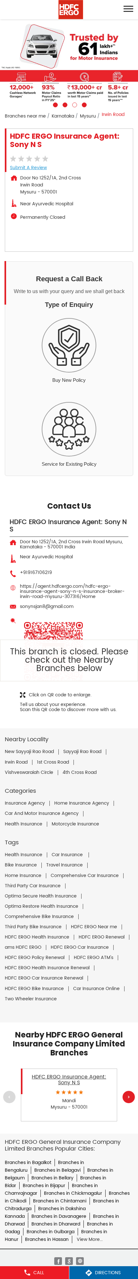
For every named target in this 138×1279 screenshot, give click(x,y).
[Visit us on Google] (69, 1261)
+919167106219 (36, 572)
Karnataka (63, 116)
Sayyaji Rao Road (82, 751)
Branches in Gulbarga (50, 1231)
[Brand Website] (80, 1261)
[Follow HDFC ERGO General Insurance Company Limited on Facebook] (58, 1261)
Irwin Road (16, 762)
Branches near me (25, 116)
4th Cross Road (80, 772)
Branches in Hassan (47, 1239)
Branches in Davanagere (58, 1216)
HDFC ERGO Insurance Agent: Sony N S (69, 1080)
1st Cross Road (53, 762)
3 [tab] (73, 104)
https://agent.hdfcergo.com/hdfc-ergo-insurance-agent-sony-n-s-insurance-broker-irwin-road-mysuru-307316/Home (72, 591)
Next (129, 1097)
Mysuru (88, 116)
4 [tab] (83, 104)
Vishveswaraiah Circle (29, 772)
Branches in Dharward (55, 1224)
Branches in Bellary (52, 1178)
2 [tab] (64, 104)
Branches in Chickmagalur (73, 1193)
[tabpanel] (69, 63)
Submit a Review (28, 167)
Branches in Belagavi (57, 1170)
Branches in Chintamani (59, 1201)
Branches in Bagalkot (28, 1162)
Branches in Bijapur (44, 1185)
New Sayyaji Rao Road (29, 751)
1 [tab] (54, 104)
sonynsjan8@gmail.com (46, 606)
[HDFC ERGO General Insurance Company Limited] (70, 9)
